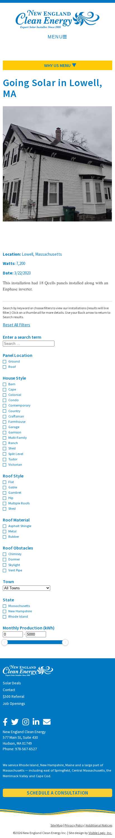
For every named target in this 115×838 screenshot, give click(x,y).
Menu (55, 36)
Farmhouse (16, 421)
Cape (12, 389)
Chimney (14, 553)
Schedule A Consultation (57, 793)
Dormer (14, 559)
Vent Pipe (15, 570)
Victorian (15, 464)
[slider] (4, 642)
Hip (10, 497)
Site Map (57, 825)
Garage (13, 426)
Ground (14, 361)
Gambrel (14, 492)
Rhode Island (18, 616)
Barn (11, 384)
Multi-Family (17, 437)
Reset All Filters (16, 324)
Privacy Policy (74, 825)
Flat (11, 481)
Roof (12, 366)
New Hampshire (20, 611)
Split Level (15, 453)
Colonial (14, 394)
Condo (13, 400)
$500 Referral (13, 696)
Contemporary (19, 405)
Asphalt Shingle (19, 525)
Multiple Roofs (19, 503)
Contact (9, 689)
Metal (12, 531)
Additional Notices (99, 825)
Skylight (14, 564)
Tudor (12, 459)
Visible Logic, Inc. (100, 833)
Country (14, 410)
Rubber (13, 536)
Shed (12, 448)
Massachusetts (19, 605)
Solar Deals (12, 683)
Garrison (14, 432)
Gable (12, 487)
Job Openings (14, 703)
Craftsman (16, 416)
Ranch (13, 442)
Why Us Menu (57, 65)
